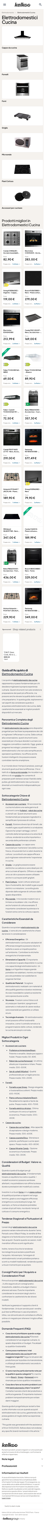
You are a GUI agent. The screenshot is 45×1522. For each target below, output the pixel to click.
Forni (4, 101)
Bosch (14, 1377)
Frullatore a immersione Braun (22, 1050)
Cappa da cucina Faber (19, 1127)
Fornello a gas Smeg (18, 1087)
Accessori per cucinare (12, 208)
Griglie (5, 128)
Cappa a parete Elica (18, 1138)
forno (8, 969)
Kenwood (29, 1377)
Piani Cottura (7, 181)
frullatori (23, 810)
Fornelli (5, 74)
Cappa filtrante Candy (19, 1148)
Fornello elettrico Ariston (20, 1108)
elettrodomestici (17, 1388)
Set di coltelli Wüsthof (19, 1071)
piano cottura (35, 1192)
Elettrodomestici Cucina (17, 674)
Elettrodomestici (8, 12)
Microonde (7, 154)
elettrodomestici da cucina (25, 680)
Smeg (20, 1377)
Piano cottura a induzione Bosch (23, 1097)
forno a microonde (19, 772)
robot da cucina (35, 810)
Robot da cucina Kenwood (21, 1061)
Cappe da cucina (9, 47)
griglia (18, 775)
